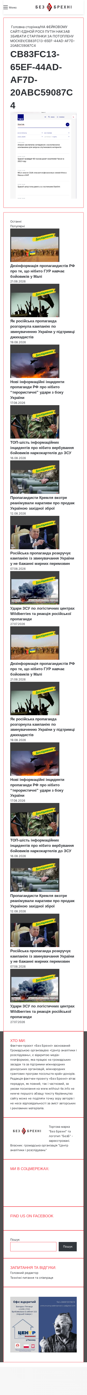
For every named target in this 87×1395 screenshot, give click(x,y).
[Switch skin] (30, 9)
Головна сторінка (24, 27)
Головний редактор (24, 1272)
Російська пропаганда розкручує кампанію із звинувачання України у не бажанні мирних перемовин (42, 558)
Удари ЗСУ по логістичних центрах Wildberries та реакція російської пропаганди (42, 613)
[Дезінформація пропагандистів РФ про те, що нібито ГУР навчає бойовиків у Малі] (34, 261)
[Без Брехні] (53, 7)
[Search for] (22, 9)
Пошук (15, 1239)
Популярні (17, 226)
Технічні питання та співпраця (31, 1277)
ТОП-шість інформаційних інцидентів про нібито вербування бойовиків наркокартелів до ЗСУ (42, 447)
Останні (15, 221)
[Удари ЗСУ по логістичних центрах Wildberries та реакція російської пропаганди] (34, 603)
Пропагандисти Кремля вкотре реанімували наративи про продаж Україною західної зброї (42, 503)
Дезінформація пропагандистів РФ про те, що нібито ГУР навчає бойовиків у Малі (42, 271)
